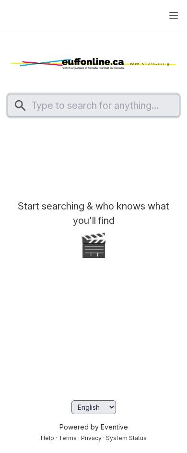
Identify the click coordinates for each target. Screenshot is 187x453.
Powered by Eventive (93, 427)
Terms (67, 437)
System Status (126, 437)
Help (47, 437)
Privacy (91, 437)
